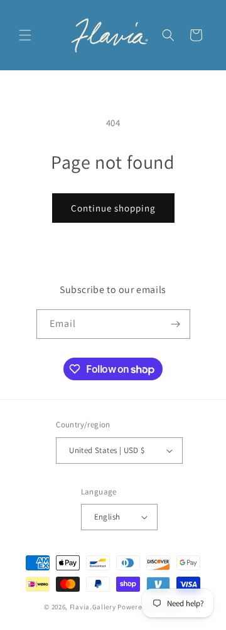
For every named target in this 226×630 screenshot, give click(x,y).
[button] (25, 35)
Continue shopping (113, 208)
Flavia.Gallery (93, 606)
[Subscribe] (176, 324)
